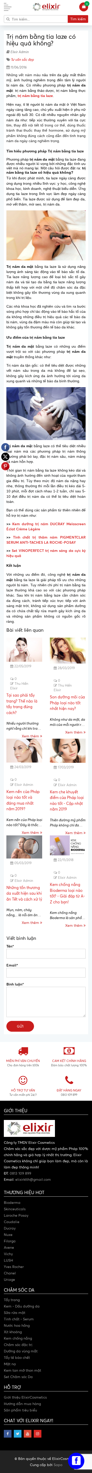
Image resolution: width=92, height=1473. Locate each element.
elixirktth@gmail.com (33, 1179)
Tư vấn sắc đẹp (22, 59)
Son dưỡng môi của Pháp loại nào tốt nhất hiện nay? (67, 703)
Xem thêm (31, 736)
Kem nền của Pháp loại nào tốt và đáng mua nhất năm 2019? (23, 800)
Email (12, 965)
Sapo (58, 1464)
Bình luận (15, 984)
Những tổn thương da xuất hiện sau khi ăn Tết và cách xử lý (24, 893)
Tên (10, 946)
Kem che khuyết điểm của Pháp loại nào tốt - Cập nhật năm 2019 (67, 800)
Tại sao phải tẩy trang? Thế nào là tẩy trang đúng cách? (21, 704)
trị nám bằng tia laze (35, 96)
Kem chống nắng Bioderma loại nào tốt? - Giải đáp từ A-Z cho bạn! (67, 893)
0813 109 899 (20, 1173)
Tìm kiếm (78, 19)
